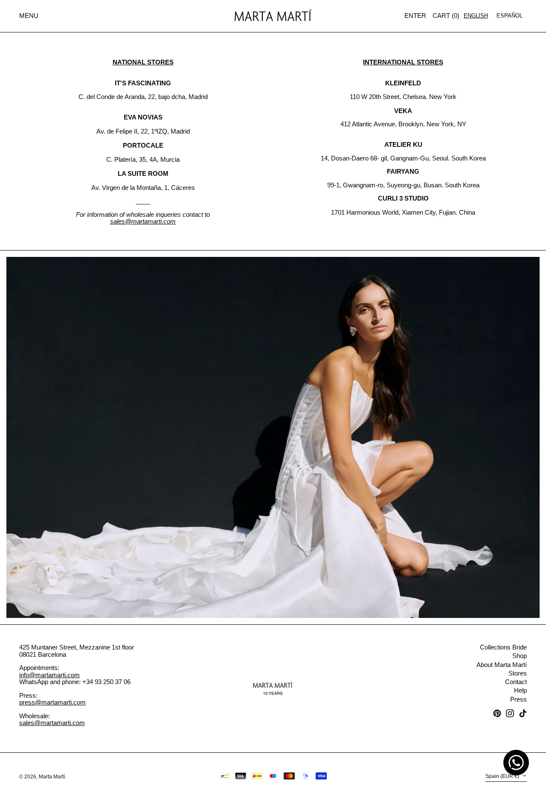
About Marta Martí (501, 664)
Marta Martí (52, 777)
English (476, 15)
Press (518, 699)
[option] (509, 15)
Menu (28, 15)
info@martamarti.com (49, 675)
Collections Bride (503, 647)
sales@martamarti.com (52, 722)
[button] (446, 16)
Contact (516, 681)
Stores (517, 673)
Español (510, 15)
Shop (519, 655)
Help (520, 690)
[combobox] (475, 15)
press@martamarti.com (52, 702)
